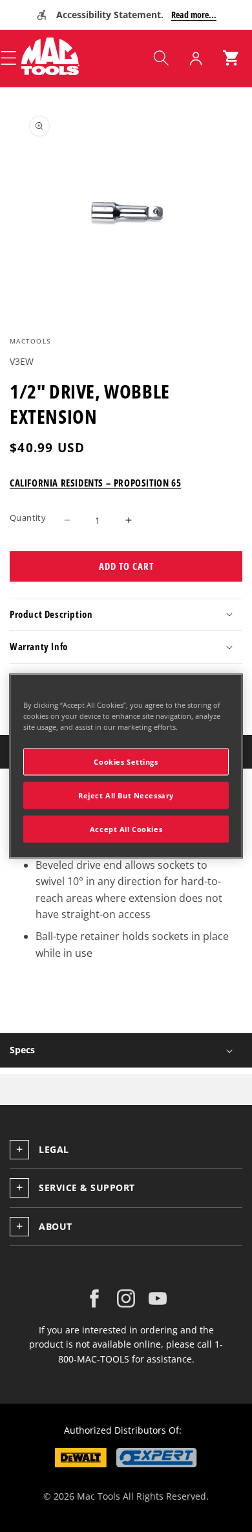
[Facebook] (94, 1298)
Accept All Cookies (126, 829)
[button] (161, 58)
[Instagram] (126, 1298)
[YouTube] (157, 1298)
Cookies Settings (126, 762)
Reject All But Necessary (126, 795)
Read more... (193, 14)
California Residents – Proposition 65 (95, 482)
